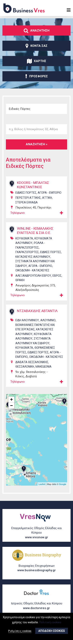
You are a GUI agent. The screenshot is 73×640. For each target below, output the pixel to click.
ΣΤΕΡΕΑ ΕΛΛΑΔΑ (26, 202)
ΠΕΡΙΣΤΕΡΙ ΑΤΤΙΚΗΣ (28, 197)
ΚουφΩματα (24, 238)
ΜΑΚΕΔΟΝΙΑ (43, 366)
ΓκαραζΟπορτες (27, 252)
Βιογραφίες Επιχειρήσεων (36, 568)
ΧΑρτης (40, 61)
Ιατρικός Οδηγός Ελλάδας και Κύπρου (36, 606)
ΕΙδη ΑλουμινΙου (27, 320)
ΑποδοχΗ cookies (51, 630)
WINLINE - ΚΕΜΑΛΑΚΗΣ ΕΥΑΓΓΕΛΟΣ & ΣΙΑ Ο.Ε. (35, 230)
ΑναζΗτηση (39, 30)
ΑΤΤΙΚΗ (47, 197)
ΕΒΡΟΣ (57, 275)
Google (62, 484)
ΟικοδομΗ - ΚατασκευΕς (32, 270)
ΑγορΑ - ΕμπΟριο (49, 192)
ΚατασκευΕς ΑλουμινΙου (32, 256)
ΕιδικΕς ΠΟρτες (25, 192)
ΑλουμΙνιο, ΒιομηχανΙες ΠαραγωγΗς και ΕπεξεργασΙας (35, 325)
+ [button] (11, 399)
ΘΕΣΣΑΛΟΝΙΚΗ (24, 366)
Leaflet (42, 484)
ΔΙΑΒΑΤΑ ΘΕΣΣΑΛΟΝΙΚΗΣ (31, 362)
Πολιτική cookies (50, 622)
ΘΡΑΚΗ (20, 280)
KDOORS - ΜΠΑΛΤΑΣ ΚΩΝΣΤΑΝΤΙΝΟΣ (33, 185)
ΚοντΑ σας (38, 46)
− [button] (11, 405)
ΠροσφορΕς (38, 76)
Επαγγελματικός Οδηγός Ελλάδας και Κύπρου (36, 532)
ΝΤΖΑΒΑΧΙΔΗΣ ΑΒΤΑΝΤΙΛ (37, 311)
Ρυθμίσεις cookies (19, 631)
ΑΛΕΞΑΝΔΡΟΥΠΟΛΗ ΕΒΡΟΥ (33, 275)
